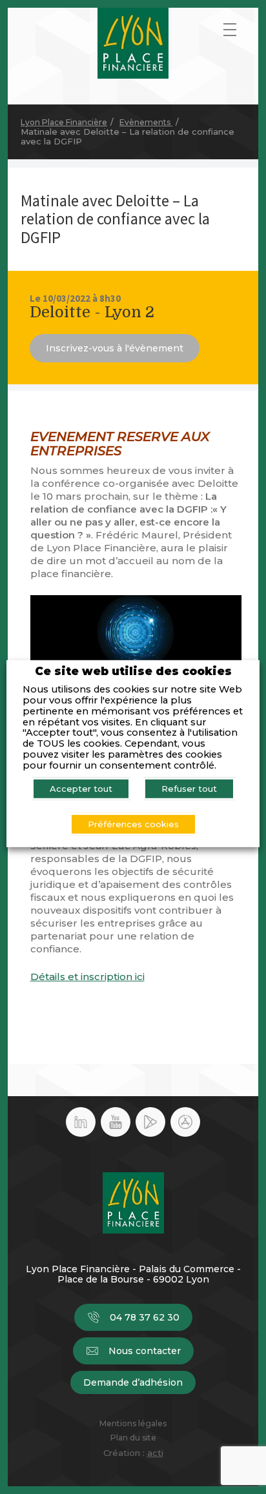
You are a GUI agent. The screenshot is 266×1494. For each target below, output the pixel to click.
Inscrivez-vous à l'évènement (114, 348)
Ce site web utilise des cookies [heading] (133, 671)
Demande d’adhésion (133, 1382)
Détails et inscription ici (87, 976)
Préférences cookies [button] (133, 824)
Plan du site (133, 1438)
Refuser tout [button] (189, 788)
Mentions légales (133, 1424)
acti (155, 1453)
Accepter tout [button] (81, 788)
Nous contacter (144, 1351)
